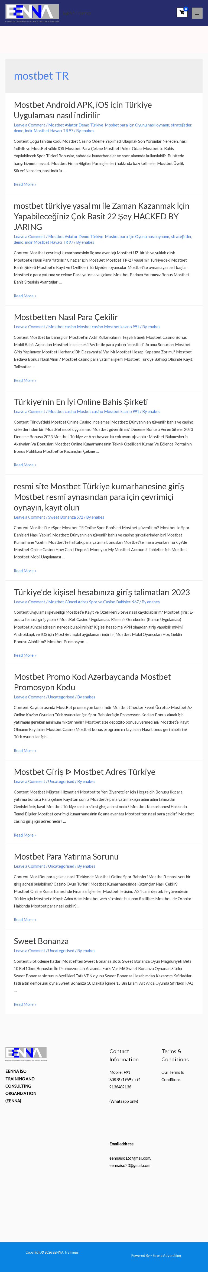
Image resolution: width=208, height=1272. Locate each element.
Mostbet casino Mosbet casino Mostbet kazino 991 (93, 326)
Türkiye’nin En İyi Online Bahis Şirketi (81, 401)
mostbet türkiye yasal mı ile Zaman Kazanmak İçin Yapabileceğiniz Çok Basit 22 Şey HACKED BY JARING (102, 216)
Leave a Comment (29, 125)
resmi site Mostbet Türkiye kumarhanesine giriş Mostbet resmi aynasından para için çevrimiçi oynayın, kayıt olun (99, 496)
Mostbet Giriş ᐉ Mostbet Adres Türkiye (84, 771)
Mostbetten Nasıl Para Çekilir (66, 317)
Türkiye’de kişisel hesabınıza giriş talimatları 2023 (102, 592)
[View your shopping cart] (182, 12)
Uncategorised (61, 697)
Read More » (25, 184)
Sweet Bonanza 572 (65, 517)
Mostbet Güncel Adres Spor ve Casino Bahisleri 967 (93, 602)
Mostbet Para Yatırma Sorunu (66, 856)
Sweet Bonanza (41, 941)
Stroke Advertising (167, 1255)
